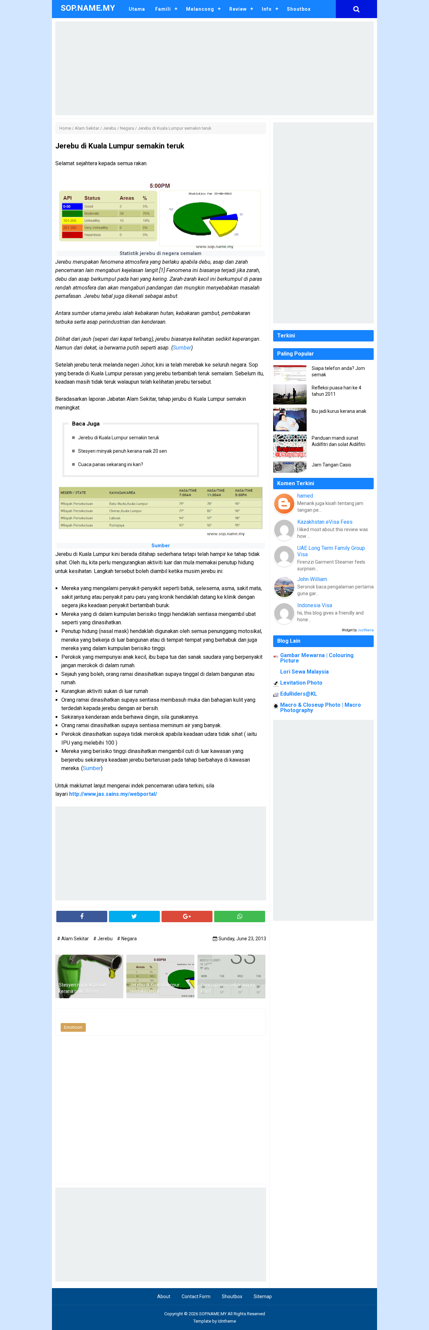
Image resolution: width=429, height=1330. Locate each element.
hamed (305, 496)
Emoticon (73, 1027)
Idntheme (227, 1321)
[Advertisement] (214, 68)
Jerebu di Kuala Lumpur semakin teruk (118, 437)
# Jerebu (103, 938)
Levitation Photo (301, 683)
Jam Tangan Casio (331, 464)
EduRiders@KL (298, 694)
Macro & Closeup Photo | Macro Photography (320, 707)
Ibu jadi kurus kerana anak (339, 411)
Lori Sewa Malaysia (304, 672)
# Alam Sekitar (73, 938)
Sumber (182, 347)
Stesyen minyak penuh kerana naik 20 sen (122, 451)
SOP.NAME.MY (213, 1313)
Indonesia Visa (314, 605)
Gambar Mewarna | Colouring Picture (317, 658)
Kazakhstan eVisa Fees (325, 522)
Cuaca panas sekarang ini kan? (110, 464)
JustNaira (366, 630)
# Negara (127, 938)
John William (312, 579)
